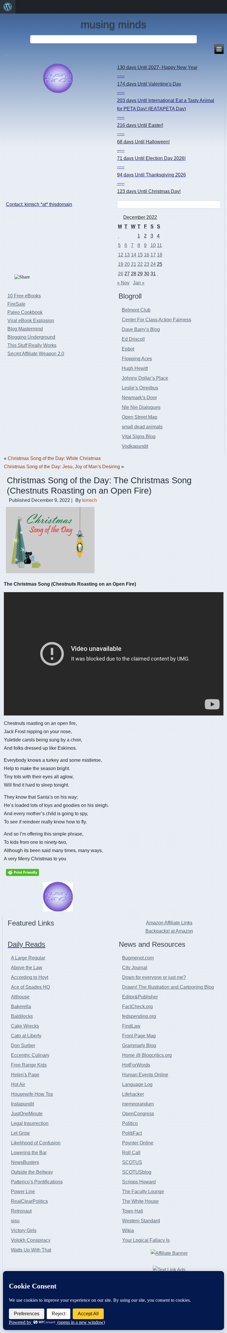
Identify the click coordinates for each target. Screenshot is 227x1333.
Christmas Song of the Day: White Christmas (54, 458)
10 (153, 245)
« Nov (123, 282)
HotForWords (136, 1064)
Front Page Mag (139, 1035)
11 (159, 245)
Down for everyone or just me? (154, 977)
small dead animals (142, 426)
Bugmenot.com (138, 957)
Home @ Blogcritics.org (147, 1055)
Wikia (128, 1230)
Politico (130, 1123)
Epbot (128, 348)
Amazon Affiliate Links (169, 922)
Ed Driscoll (133, 339)
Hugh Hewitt (135, 368)
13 (127, 254)
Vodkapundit (135, 446)
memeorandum (138, 1103)
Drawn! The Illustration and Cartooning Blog (168, 987)
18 (159, 254)
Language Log (137, 1084)
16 (146, 254)
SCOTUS (132, 1162)
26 (120, 273)
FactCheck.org (137, 1006)
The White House (140, 1201)
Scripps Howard (139, 1181)
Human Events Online (145, 1074)
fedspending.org (139, 1016)
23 (146, 264)
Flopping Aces (137, 358)
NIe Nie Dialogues (141, 407)
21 (133, 264)
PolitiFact (132, 1133)
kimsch (89, 500)
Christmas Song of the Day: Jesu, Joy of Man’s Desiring (62, 466)
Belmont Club (136, 309)
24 (153, 264)
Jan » (139, 282)
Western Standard (141, 1220)
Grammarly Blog (139, 1045)
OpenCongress (138, 1113)
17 (153, 254)
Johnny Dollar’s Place (145, 378)
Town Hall (132, 1211)
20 (127, 264)
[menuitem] (7, 7)
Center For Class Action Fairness (156, 319)
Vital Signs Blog (138, 436)
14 (133, 254)
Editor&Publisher (140, 996)
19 (120, 264)
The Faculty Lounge (143, 1191)
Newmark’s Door (139, 397)
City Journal (134, 967)
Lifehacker (133, 1094)
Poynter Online (137, 1142)
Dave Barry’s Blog (141, 329)
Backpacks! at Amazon (169, 931)
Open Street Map (139, 417)
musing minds (113, 24)
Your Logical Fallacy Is (146, 1240)
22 (140, 264)
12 (120, 254)
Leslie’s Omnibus (140, 387)
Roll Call (131, 1152)
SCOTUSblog (136, 1172)
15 (140, 254)
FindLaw (131, 1026)
